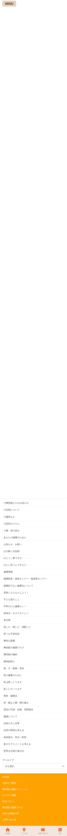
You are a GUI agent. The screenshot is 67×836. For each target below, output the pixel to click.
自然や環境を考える (14, 730)
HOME (5, 777)
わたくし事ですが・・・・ (17, 558)
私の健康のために (13, 675)
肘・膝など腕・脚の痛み (16, 702)
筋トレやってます (13, 689)
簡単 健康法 (10, 695)
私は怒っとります (13, 682)
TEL (60, 833)
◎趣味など (9, 517)
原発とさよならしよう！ (16, 592)
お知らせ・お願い (13, 544)
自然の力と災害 (12, 723)
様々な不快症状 (12, 633)
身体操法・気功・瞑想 (15, 737)
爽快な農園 (9, 640)
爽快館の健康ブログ (14, 647)
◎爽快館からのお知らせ (16, 503)
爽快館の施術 (10, 654)
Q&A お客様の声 (10, 813)
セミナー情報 (9, 795)
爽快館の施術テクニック (14, 789)
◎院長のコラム (12, 523)
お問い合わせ (9, 819)
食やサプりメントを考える (17, 744)
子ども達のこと (12, 599)
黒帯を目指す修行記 (14, 751)
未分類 (7, 620)
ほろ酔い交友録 (12, 551)
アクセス (24, 833)
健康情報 (8, 571)
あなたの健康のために (15, 537)
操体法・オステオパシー (16, 613)
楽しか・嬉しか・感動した (17, 627)
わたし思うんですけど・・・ (18, 565)
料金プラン (8, 801)
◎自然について (12, 509)
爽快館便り (9, 661)
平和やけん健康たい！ (15, 606)
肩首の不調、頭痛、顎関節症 (18, 709)
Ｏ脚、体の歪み (12, 530)
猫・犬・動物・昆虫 (14, 668)
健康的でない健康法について (18, 585)
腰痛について (10, 716)
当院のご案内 (9, 783)
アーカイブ (8, 760)
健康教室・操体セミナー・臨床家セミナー (25, 578)
